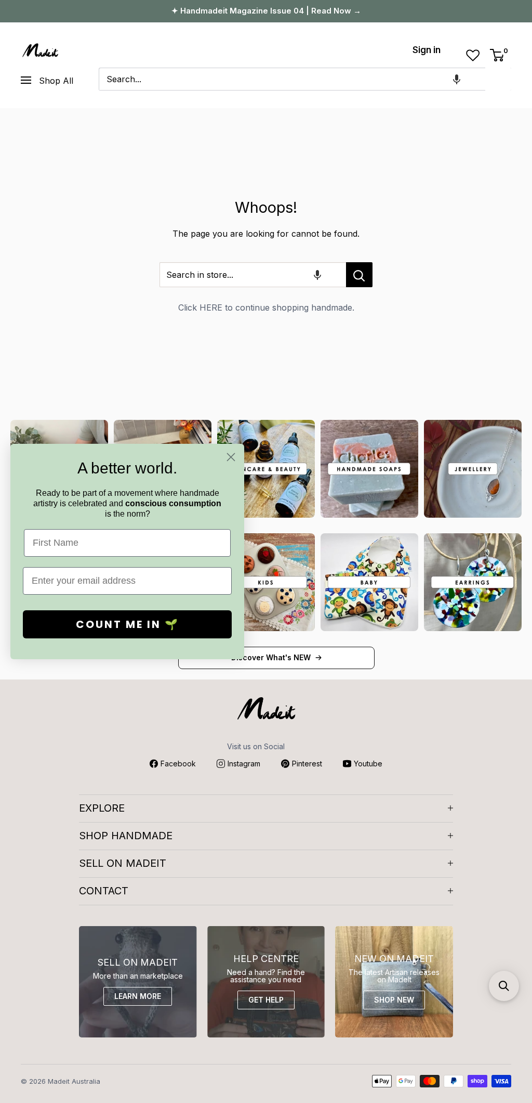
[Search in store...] (359, 274)
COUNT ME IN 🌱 (127, 624)
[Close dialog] (231, 457)
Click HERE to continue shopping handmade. (266, 307)
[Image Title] (266, 469)
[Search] (498, 79)
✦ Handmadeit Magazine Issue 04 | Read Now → (266, 11)
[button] (457, 79)
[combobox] (292, 79)
